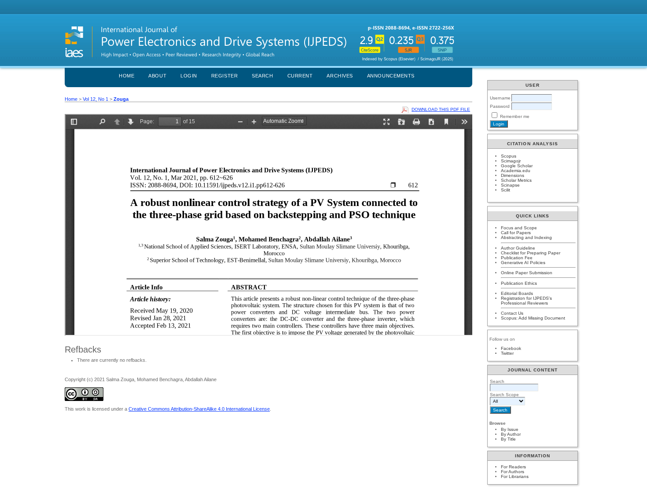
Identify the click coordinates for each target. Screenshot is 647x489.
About (157, 75)
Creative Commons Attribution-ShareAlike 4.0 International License (199, 409)
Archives (340, 75)
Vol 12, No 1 (95, 99)
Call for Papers (516, 232)
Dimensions (512, 175)
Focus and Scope (519, 227)
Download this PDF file (441, 109)
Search (262, 75)
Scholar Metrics (516, 180)
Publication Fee (517, 257)
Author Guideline (518, 248)
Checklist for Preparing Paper (530, 252)
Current (300, 75)
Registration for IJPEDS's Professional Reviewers (526, 300)
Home (126, 75)
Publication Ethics (519, 283)
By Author (511, 434)
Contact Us (512, 313)
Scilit (505, 190)
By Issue (509, 429)
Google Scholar (517, 165)
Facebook (511, 348)
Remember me (514, 116)
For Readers (513, 466)
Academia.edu (515, 170)
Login (188, 75)
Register (224, 75)
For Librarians (515, 476)
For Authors (512, 471)
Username (500, 98)
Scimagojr (511, 160)
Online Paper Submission (526, 272)
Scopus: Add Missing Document (533, 318)
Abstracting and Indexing (526, 237)
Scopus (508, 156)
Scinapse (510, 185)
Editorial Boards (517, 293)
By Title (508, 439)
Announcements (391, 75)
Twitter (507, 353)
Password (500, 106)
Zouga (121, 99)
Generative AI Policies (523, 262)
